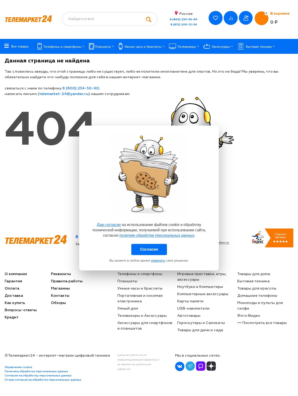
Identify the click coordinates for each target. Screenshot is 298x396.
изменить (158, 260)
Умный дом (127, 309)
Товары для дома (253, 274)
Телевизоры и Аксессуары (142, 316)
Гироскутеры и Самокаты (201, 323)
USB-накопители (193, 309)
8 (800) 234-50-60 (183, 19)
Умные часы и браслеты (140, 288)
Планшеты (127, 281)
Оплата (12, 288)
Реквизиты (61, 274)
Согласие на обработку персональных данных (38, 375)
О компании (16, 274)
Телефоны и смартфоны (139, 274)
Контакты (60, 296)
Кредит (11, 317)
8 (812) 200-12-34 (183, 24)
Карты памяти (190, 301)
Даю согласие (109, 225)
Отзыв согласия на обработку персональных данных (43, 380)
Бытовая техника (253, 281)
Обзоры (58, 303)
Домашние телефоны (257, 296)
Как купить (15, 303)
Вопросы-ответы (21, 310)
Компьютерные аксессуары (202, 294)
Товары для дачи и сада (200, 330)
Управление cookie (18, 367)
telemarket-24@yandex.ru (63, 94)
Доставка (14, 296)
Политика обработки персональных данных (36, 371)
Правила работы (67, 281)
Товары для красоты (256, 288)
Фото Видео (248, 316)
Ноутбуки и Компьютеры (200, 287)
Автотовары (188, 316)
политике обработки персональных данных (156, 235)
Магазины (60, 288)
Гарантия (13, 281)
